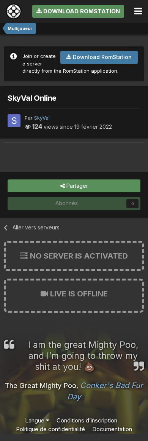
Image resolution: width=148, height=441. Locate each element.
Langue (35, 420)
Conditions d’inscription (87, 420)
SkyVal (42, 118)
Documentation (112, 429)
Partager (76, 185)
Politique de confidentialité (50, 429)
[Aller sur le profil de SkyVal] (14, 120)
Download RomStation (81, 11)
